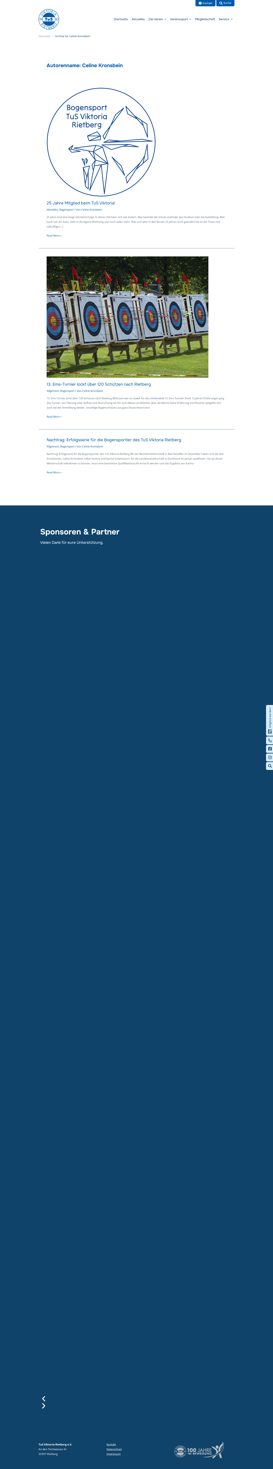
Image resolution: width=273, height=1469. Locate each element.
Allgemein (53, 391)
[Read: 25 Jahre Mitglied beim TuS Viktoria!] (101, 142)
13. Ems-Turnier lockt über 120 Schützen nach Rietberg (99, 384)
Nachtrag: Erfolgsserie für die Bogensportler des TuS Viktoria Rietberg (114, 440)
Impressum (113, 1454)
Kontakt (111, 1444)
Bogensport (66, 209)
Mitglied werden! (270, 717)
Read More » (54, 235)
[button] (225, 3)
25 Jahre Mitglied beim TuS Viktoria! (81, 203)
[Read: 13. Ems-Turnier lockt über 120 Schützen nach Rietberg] (127, 317)
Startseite (44, 36)
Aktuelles (52, 209)
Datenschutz (114, 1449)
